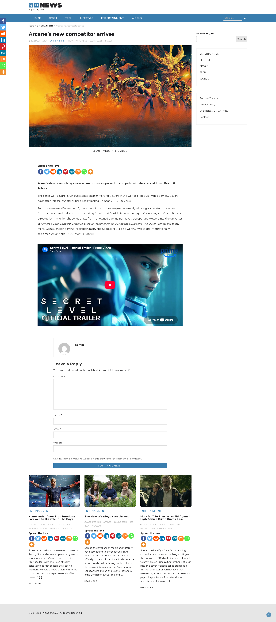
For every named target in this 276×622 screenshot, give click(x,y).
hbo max (144, 528)
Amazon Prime (63, 525)
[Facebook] (40, 171)
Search (241, 39)
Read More (35, 584)
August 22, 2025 (38, 525)
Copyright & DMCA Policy (214, 110)
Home (37, 17)
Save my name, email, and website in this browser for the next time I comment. (97, 458)
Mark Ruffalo (158, 528)
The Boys (67, 528)
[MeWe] (72, 171)
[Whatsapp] (84, 171)
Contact (204, 117)
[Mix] (78, 171)
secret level (96, 41)
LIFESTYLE (86, 17)
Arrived (107, 522)
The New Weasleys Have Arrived (107, 516)
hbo (131, 522)
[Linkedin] (59, 171)
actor (51, 525)
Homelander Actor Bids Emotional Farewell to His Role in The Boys (52, 518)
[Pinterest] (65, 171)
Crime (162, 525)
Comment (59, 376)
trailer (108, 41)
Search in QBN (205, 33)
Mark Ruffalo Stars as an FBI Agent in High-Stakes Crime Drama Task (165, 518)
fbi (178, 525)
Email (57, 428)
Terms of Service (209, 98)
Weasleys (96, 526)
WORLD (137, 17)
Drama (171, 525)
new (70, 41)
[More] (90, 171)
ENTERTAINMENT (112, 17)
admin (79, 344)
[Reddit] (53, 171)
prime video (81, 41)
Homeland (55, 528)
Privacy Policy (207, 104)
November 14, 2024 (39, 41)
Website (57, 442)
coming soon (120, 522)
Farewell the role (38, 528)
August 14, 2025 (149, 525)
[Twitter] (47, 171)
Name (57, 414)
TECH (68, 17)
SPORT (53, 17)
